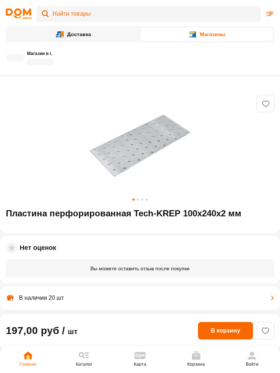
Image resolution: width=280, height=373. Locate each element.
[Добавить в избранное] (266, 104)
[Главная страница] (18, 13)
